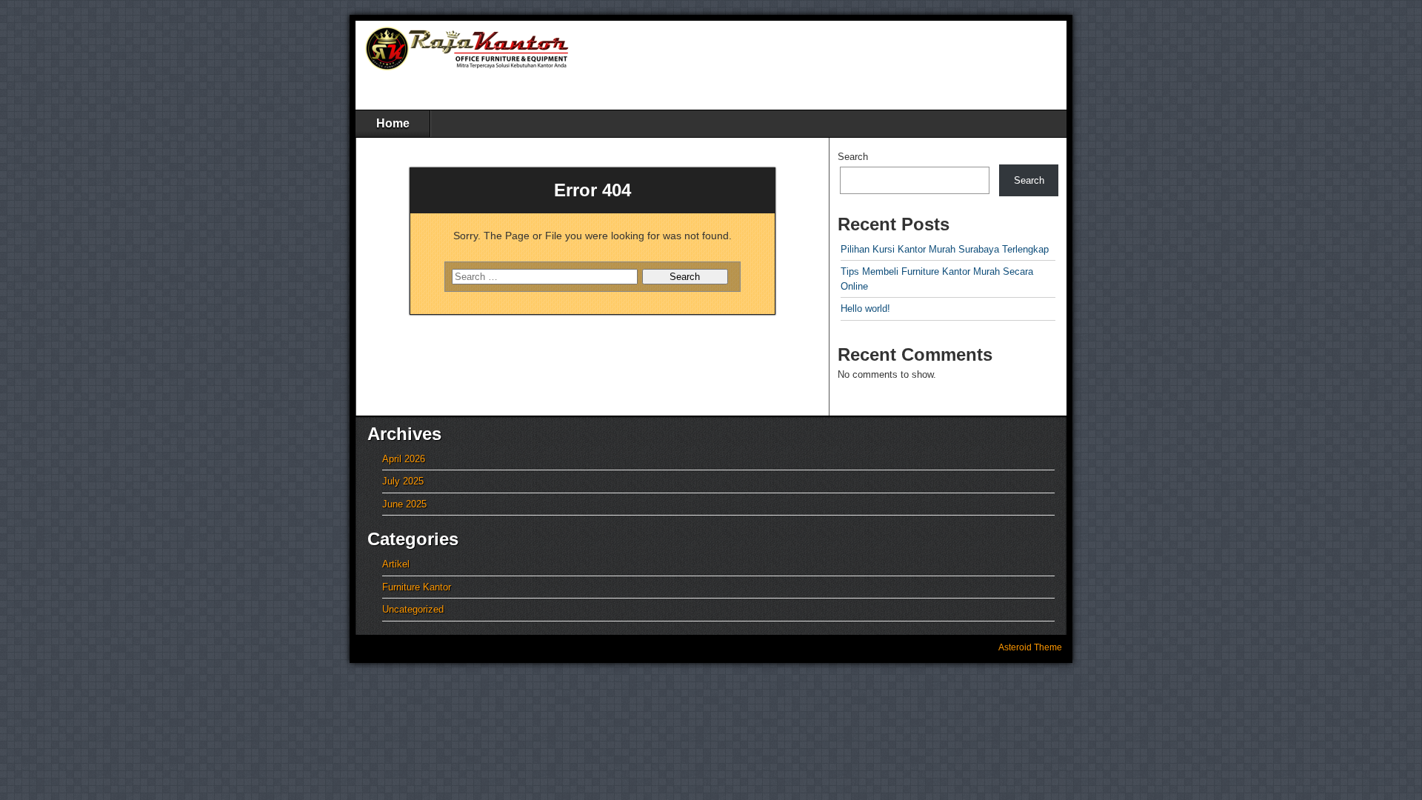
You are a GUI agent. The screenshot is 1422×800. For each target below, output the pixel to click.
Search (853, 156)
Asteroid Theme (1030, 647)
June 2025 (404, 504)
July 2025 (403, 481)
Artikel (396, 564)
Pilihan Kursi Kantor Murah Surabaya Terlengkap (945, 249)
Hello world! (865, 308)
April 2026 (403, 458)
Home (393, 123)
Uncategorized (413, 609)
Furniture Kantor (416, 587)
